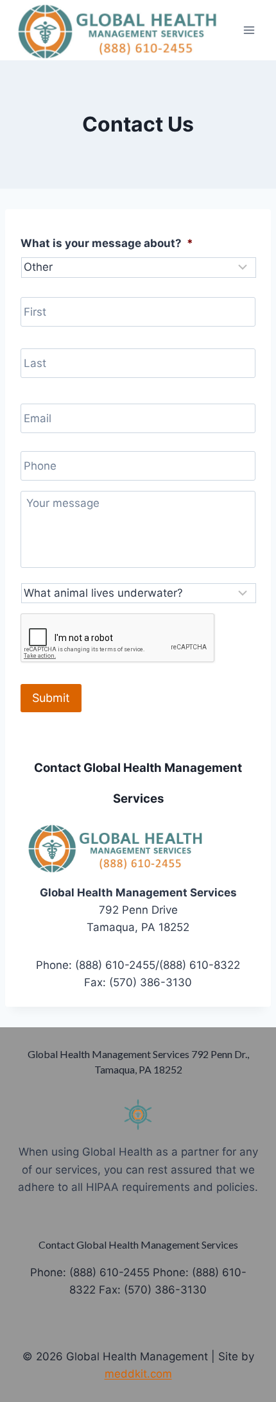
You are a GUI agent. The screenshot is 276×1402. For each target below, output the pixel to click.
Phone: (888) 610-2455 (90, 1272)
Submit (51, 698)
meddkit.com (138, 1373)
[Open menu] (249, 30)
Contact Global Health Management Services (138, 1244)
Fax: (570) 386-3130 (153, 1289)
